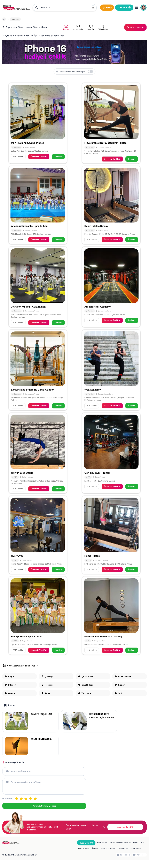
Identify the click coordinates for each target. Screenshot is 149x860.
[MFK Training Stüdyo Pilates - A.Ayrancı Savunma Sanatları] (38, 123)
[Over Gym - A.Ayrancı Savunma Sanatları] (38, 535)
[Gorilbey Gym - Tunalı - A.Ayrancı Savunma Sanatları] (111, 453)
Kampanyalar (83, 848)
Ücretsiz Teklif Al (39, 156)
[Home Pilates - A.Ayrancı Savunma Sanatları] (111, 535)
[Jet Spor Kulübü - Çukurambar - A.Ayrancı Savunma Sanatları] (38, 287)
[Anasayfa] (4, 19)
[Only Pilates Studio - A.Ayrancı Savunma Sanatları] (38, 453)
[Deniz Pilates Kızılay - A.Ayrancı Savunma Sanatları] (111, 205)
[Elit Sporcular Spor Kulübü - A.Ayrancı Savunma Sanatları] (38, 615)
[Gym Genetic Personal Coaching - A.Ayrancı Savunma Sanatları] (111, 615)
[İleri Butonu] (14, 112)
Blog (142, 842)
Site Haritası (136, 848)
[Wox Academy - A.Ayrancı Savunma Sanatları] (111, 370)
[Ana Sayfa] (16, 7)
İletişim (58, 157)
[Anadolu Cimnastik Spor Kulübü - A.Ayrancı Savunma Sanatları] (38, 205)
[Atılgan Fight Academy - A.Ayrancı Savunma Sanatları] (111, 287)
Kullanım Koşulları (108, 848)
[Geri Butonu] (61, 112)
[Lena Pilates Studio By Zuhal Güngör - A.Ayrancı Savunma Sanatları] (38, 370)
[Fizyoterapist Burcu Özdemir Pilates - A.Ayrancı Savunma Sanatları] (111, 123)
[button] (65, 7)
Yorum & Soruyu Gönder (44, 806)
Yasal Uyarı (123, 848)
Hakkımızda (102, 842)
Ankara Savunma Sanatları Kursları (124, 842)
